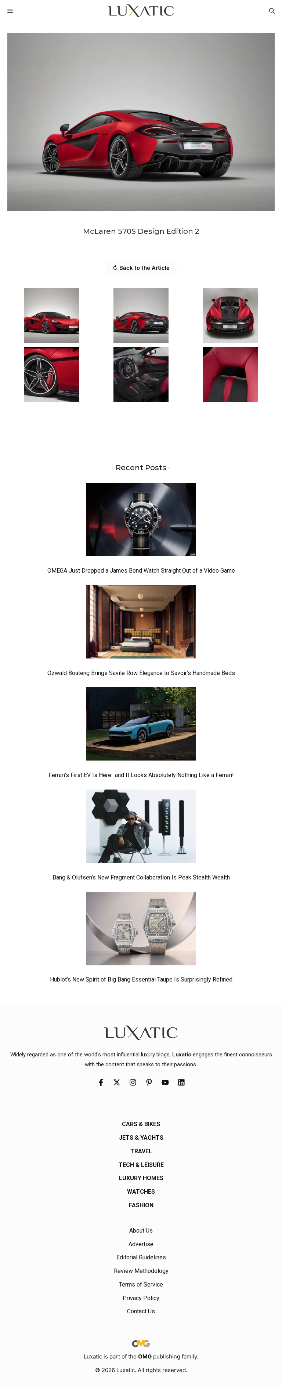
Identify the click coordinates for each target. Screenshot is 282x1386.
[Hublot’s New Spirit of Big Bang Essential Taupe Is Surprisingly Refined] (141, 930)
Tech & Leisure (141, 1164)
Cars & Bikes (141, 1124)
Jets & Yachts (141, 1137)
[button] (272, 11)
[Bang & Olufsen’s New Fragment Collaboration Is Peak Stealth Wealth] (141, 828)
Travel (141, 1151)
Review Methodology (141, 1270)
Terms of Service (141, 1284)
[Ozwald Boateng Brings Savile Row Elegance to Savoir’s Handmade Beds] (141, 623)
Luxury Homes (141, 1178)
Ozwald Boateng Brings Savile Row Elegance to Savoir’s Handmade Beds (141, 673)
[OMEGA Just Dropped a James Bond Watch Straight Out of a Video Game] (141, 521)
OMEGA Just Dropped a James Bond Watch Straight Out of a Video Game (141, 570)
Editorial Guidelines (141, 1257)
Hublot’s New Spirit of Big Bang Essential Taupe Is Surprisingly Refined (141, 979)
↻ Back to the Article (141, 267)
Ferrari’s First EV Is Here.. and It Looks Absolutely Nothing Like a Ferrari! (141, 775)
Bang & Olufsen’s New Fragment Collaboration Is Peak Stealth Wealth (141, 877)
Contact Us (141, 1311)
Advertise (141, 1244)
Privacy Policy (141, 1298)
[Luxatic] (141, 11)
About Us (141, 1230)
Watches (141, 1191)
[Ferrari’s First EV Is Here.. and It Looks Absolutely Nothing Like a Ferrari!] (141, 725)
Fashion (141, 1205)
